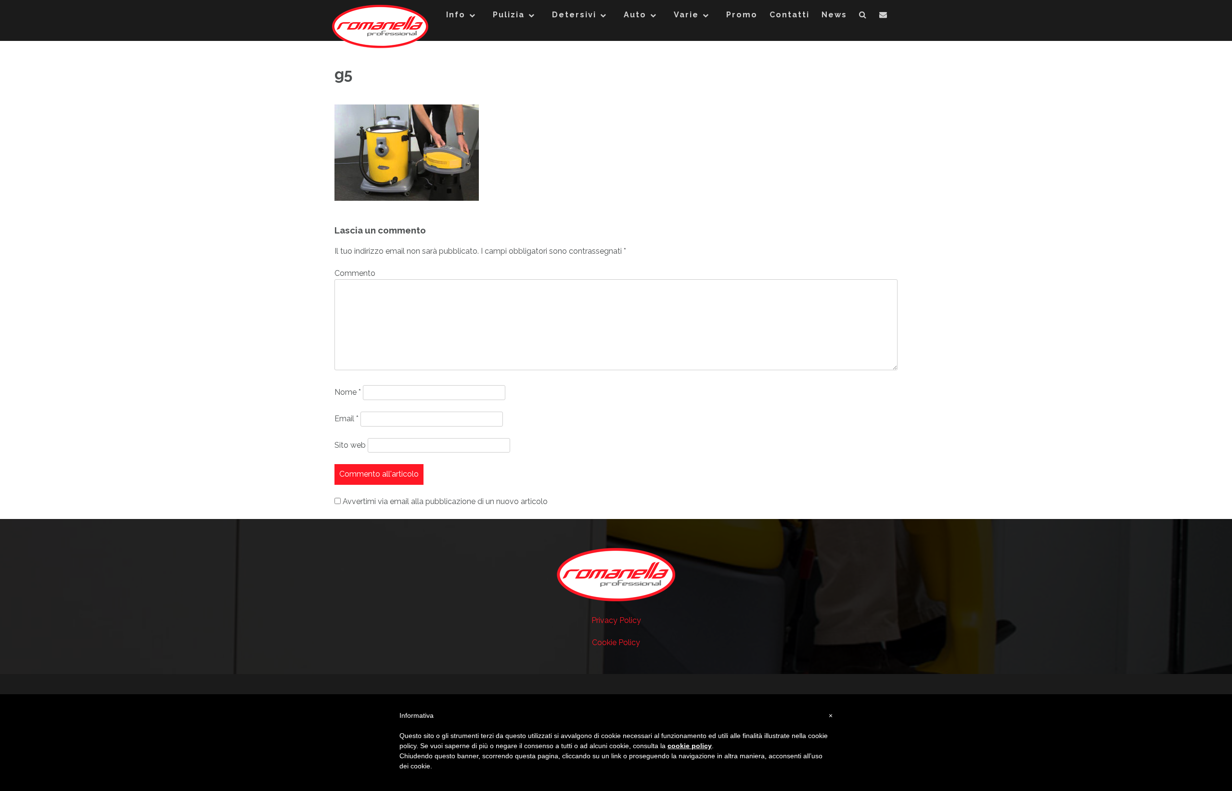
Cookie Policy (616, 642)
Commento (354, 273)
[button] (863, 17)
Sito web (350, 445)
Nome (347, 392)
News (834, 14)
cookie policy (689, 746)
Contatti (789, 14)
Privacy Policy (616, 620)
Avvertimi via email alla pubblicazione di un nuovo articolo (445, 501)
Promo (741, 14)
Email (346, 418)
